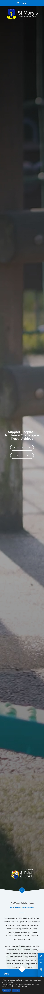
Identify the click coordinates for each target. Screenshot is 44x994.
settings (25, 986)
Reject (16, 990)
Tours (5, 973)
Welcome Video (21, 448)
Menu (24, 3)
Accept (6, 990)
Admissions (21, 456)
